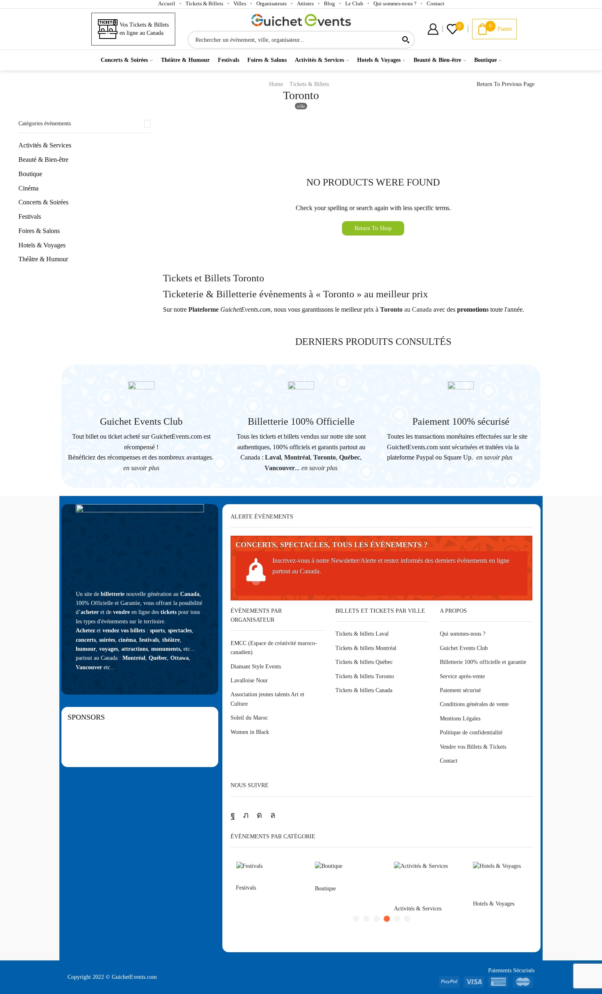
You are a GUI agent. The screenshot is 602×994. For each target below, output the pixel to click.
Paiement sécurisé (460, 690)
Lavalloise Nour (249, 680)
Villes (239, 4)
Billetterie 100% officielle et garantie (483, 662)
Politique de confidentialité (471, 732)
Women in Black (250, 732)
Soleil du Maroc (249, 718)
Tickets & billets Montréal (365, 648)
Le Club (354, 4)
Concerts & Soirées (124, 60)
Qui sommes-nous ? (394, 4)
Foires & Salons (267, 60)
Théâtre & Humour (185, 60)
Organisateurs (271, 4)
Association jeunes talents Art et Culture (267, 698)
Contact (435, 4)
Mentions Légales (460, 718)
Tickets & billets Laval (362, 634)
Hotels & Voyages (379, 60)
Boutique (485, 60)
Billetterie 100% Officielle (301, 421)
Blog (329, 4)
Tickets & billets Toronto (364, 676)
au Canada (406, 309)
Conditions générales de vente (474, 704)
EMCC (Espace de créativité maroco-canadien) (274, 647)
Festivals (228, 60)
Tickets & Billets (204, 4)
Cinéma (28, 188)
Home (276, 84)
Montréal (297, 457)
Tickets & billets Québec (364, 662)
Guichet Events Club (141, 421)
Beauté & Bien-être (437, 60)
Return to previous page (505, 84)
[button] (356, 919)
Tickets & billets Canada (363, 690)
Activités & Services (319, 60)
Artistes (305, 4)
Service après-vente (462, 676)
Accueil (166, 4)
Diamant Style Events (256, 666)
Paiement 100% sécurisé (460, 421)
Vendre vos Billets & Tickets (473, 747)
